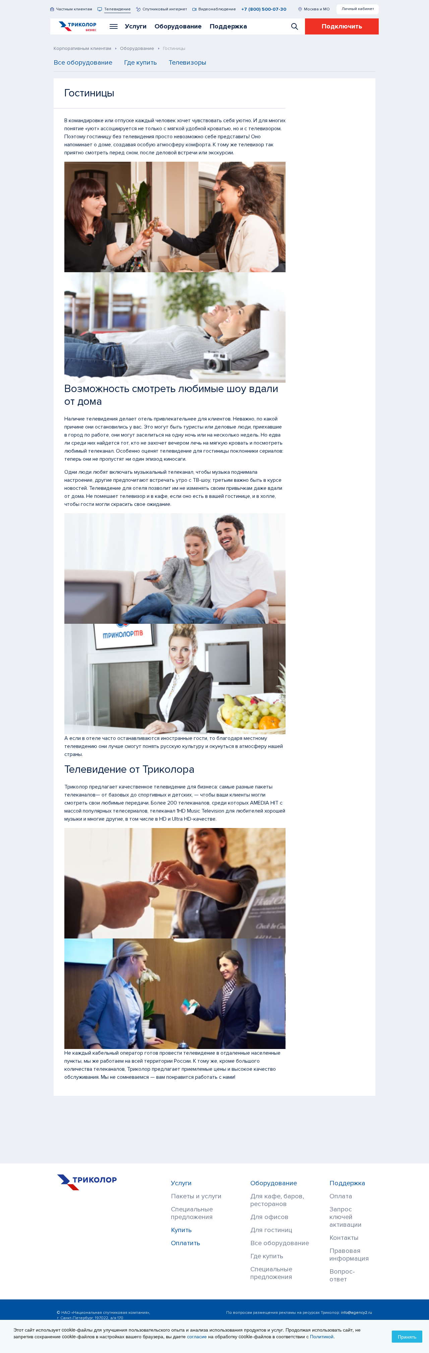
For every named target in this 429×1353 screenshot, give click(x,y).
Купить (181, 1230)
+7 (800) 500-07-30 (263, 9)
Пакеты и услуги (196, 1196)
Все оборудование (83, 63)
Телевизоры (187, 63)
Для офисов (269, 1217)
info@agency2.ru (356, 1312)
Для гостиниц (271, 1230)
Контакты (344, 1238)
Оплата (340, 1196)
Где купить (140, 63)
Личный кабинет (358, 8)
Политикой (321, 1336)
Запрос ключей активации (345, 1217)
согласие (197, 1336)
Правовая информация (349, 1255)
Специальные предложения (192, 1213)
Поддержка (347, 1183)
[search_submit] (294, 26)
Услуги (181, 1183)
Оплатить (185, 1243)
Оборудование (273, 1183)
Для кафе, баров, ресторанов (277, 1200)
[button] (113, 26)
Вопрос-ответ (342, 1275)
